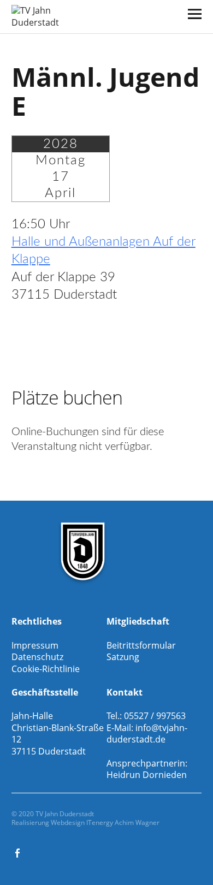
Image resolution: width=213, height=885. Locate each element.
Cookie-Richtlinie (45, 669)
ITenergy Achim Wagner (122, 822)
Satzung (122, 657)
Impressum (34, 645)
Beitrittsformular (141, 645)
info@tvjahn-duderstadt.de (146, 734)
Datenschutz (37, 657)
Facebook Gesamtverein (18, 852)
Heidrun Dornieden (146, 775)
